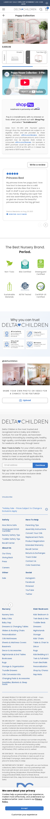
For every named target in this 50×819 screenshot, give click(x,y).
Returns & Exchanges (35, 553)
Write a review (37, 164)
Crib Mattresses (9, 638)
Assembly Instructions (36, 529)
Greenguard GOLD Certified (10, 530)
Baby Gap (6, 622)
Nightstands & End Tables (14, 654)
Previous (40, 225)
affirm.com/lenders (29, 135)
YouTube (30, 590)
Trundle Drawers (9, 670)
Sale (4, 578)
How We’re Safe (9, 525)
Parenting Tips (32, 525)
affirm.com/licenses (23, 142)
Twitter (29, 594)
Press (4, 561)
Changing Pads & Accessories (16, 678)
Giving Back (7, 557)
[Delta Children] (25, 422)
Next (46, 225)
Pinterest (30, 586)
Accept (24, 808)
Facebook (30, 582)
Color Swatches (33, 565)
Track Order (31, 557)
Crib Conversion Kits (11, 674)
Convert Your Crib (34, 533)
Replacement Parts (34, 537)
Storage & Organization (13, 666)
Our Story (6, 553)
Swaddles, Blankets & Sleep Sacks (14, 683)
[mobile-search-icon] (41, 9)
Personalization (9, 634)
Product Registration (35, 541)
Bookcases (7, 658)
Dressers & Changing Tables (15, 626)
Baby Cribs (7, 618)
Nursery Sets (8, 614)
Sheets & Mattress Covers (14, 642)
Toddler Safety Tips (11, 539)
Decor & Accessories (11, 650)
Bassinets (6, 646)
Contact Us (31, 561)
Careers (5, 567)
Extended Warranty (34, 545)
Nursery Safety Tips (11, 535)
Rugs (4, 662)
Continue (40, 465)
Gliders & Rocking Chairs (13, 630)
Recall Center (8, 543)
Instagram (30, 578)
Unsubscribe (7, 497)
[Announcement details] (46, 509)
